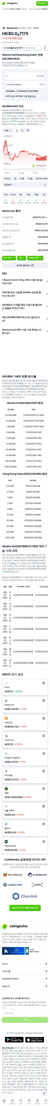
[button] (25, 265)
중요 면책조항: (8, 1048)
